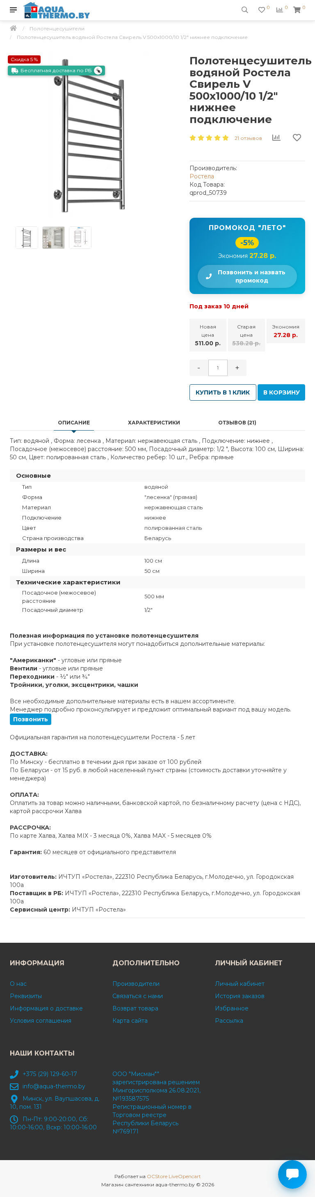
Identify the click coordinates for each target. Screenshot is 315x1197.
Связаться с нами (137, 996)
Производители (136, 983)
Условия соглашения (40, 1020)
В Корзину (281, 392)
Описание (74, 423)
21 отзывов (248, 138)
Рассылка (229, 1020)
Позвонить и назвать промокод (251, 276)
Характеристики (154, 423)
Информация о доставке (46, 1008)
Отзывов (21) (237, 423)
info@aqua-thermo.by (54, 1086)
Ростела (201, 176)
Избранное (232, 1008)
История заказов (240, 996)
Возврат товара (135, 1008)
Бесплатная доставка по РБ (56, 70)
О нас (18, 983)
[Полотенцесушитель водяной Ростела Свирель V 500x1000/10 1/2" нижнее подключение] (93, 134)
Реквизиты (26, 996)
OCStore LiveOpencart (174, 1176)
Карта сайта (130, 1020)
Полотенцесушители (57, 28)
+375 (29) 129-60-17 (50, 1074)
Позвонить (30, 719)
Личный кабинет (240, 983)
